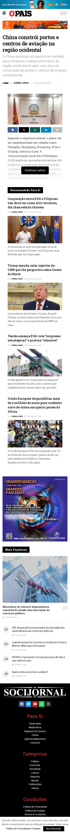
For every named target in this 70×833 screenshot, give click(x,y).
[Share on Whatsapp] (35, 130)
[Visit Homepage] (20, 13)
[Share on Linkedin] (46, 130)
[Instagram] (48, 704)
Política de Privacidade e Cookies (23, 828)
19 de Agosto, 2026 (33, 212)
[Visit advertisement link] (35, 27)
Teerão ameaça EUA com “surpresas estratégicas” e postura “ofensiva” (34, 338)
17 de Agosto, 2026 (33, 416)
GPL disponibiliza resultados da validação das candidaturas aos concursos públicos (38, 629)
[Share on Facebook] (13, 130)
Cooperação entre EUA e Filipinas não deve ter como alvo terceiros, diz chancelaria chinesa (33, 203)
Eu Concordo (54, 828)
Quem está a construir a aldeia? (30, 672)
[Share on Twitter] (24, 130)
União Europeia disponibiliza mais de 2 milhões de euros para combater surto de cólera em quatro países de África (35, 405)
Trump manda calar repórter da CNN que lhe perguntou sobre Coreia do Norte (35, 269)
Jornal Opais (21, 83)
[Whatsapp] (42, 704)
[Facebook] (22, 704)
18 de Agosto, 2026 (33, 345)
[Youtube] (35, 704)
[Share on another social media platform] (57, 130)
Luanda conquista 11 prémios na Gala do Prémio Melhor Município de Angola (39, 644)
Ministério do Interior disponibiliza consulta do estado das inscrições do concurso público (26, 610)
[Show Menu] (4, 13)
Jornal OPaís (17, 212)
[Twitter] (28, 704)
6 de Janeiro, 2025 (42, 83)
